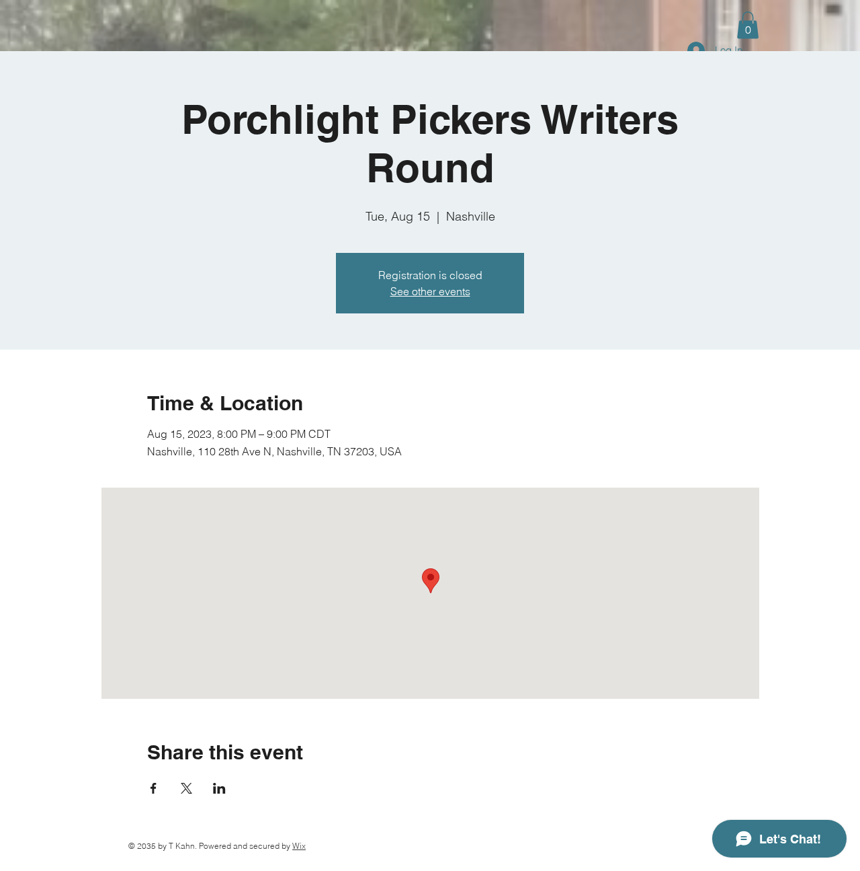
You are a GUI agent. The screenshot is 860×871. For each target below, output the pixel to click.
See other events (430, 291)
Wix (299, 846)
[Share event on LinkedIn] (219, 788)
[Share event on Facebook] (153, 788)
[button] (747, 25)
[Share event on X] (186, 788)
